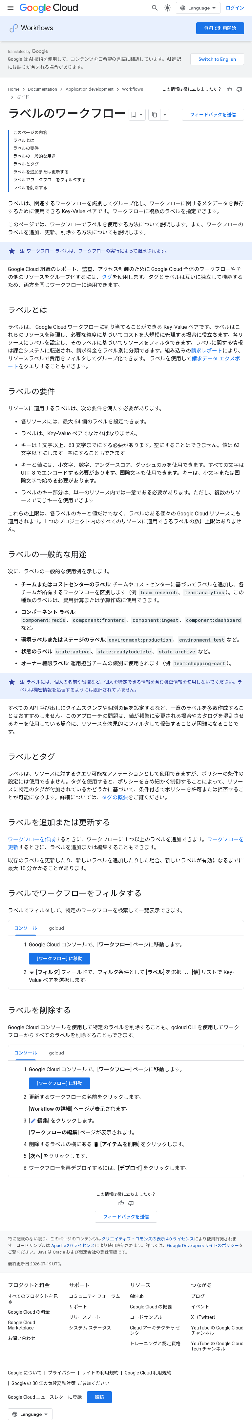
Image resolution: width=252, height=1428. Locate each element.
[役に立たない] (239, 89)
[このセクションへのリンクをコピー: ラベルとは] (53, 311)
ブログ (198, 1296)
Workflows (37, 28)
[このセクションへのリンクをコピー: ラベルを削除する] (77, 1011)
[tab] (25, 928)
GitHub (137, 1296)
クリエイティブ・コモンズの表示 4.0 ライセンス (147, 1238)
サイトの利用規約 (100, 1372)
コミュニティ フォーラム (94, 1296)
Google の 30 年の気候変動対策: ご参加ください (60, 1383)
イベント (200, 1306)
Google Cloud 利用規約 (148, 1372)
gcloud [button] (56, 928)
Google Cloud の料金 (29, 1312)
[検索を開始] (155, 8)
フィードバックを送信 (213, 115)
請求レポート (206, 351)
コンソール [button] (25, 928)
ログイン (235, 8)
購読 (99, 1397)
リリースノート (85, 1317)
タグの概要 (115, 797)
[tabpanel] (126, 962)
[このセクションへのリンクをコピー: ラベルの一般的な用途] (93, 555)
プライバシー (61, 1372)
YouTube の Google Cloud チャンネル (217, 1330)
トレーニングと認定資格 (155, 1343)
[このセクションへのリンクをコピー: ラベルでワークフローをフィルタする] (148, 894)
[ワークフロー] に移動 (59, 959)
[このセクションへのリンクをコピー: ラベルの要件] (61, 392)
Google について (25, 1372)
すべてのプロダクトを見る (33, 1299)
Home (13, 89)
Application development (90, 89)
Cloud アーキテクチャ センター (155, 1330)
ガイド (22, 97)
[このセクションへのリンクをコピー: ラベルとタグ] (61, 757)
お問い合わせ (21, 1338)
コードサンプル (146, 1317)
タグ (107, 277)
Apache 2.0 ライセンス (73, 1245)
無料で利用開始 (220, 28)
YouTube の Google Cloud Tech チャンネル (217, 1346)
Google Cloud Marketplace (21, 1325)
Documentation (42, 89)
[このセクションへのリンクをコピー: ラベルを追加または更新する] (116, 823)
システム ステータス (90, 1327)
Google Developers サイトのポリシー (203, 1245)
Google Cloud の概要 (151, 1306)
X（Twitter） (204, 1317)
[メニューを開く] (10, 8)
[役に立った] (229, 89)
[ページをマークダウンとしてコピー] (154, 114)
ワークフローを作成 (31, 839)
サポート (78, 1306)
